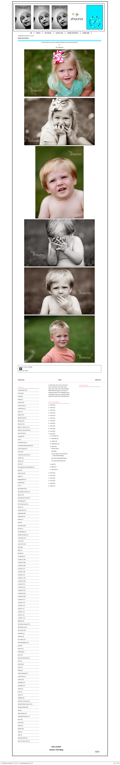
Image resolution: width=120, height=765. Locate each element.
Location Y (20, 618)
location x (20, 615)
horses (19, 528)
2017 (51, 426)
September (54, 443)
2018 (51, 423)
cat (18, 439)
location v (20, 608)
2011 (51, 478)
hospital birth (21, 531)
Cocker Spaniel (22, 448)
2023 (51, 410)
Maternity (20, 621)
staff (19, 710)
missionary (20, 630)
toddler (26, 370)
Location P (20, 590)
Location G (20, 568)
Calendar (20, 436)
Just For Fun (21, 544)
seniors (20, 679)
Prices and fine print (23, 658)
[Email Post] (59, 369)
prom (19, 661)
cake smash (21, 433)
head (19, 522)
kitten (19, 550)
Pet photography (22, 642)
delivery (20, 461)
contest (19, 451)
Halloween (20, 516)
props (19, 667)
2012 (51, 475)
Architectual (21, 408)
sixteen (19, 688)
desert (19, 464)
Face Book (48, 33)
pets (19, 645)
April (52, 464)
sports (19, 695)
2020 (51, 418)
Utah (19, 735)
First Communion (22, 504)
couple (19, 458)
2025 (51, 405)
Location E (20, 565)
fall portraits (21, 488)
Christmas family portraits (24, 445)
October (53, 441)
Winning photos (22, 738)
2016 (51, 428)
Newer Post (21, 379)
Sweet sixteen (21, 713)
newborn (20, 636)
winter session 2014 (23, 741)
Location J (20, 571)
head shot (20, 525)
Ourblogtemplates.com (25, 763)
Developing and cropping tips (25, 467)
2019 (51, 420)
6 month (20, 393)
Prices (38, 33)
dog (19, 470)
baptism (20, 415)
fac (18, 485)
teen (19, 719)
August (53, 446)
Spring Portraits (72, 33)
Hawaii (19, 519)
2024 (51, 407)
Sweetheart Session (23, 716)
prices (19, 655)
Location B (20, 556)
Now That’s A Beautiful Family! (59, 458)
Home (59, 379)
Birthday (20, 421)
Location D (20, 562)
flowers (19, 507)
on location (20, 639)
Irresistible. (23, 38)
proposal (20, 664)
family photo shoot (22, 498)
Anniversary (21, 405)
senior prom (21, 676)
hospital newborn (22, 535)
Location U (20, 605)
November (54, 438)
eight (19, 476)
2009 (51, 483)
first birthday (21, 501)
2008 (51, 486)
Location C (20, 559)
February (53, 469)
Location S (20, 599)
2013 (51, 473)
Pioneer (20, 648)
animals (20, 402)
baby (19, 411)
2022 (51, 413)
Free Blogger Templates (7, 763)
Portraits (20, 651)
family (19, 495)
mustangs (20, 633)
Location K (20, 575)
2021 (51, 415)
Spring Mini (85, 33)
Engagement (21, 479)
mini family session (22, 624)
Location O (20, 587)
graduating (20, 513)
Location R (20, 596)
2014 (51, 434)
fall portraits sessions (23, 491)
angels (19, 399)
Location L (20, 578)
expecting (20, 482)
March (53, 467)
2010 (51, 480)
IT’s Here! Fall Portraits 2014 (58, 461)
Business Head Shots (23, 430)
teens (19, 722)
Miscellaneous (21, 627)
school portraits (22, 673)
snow (19, 692)
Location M (20, 581)
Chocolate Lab (21, 442)
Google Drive (21, 510)
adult (19, 396)
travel (19, 732)
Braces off (20, 424)
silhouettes (20, 685)
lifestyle (20, 553)
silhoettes (20, 682)
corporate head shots (23, 455)
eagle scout (21, 473)
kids (23, 370)
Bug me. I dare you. (23, 427)
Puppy (19, 670)
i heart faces (21, 538)
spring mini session (23, 701)
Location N (20, 584)
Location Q (20, 593)
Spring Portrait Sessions (24, 704)
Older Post (98, 379)
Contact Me (59, 33)
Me (31, 33)
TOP (118, 763)
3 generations (21, 390)
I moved (20, 541)
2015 (51, 431)
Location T (20, 602)
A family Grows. (55, 448)
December (54, 436)
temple (19, 725)
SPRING (20, 698)
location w (20, 612)
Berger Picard (21, 418)
